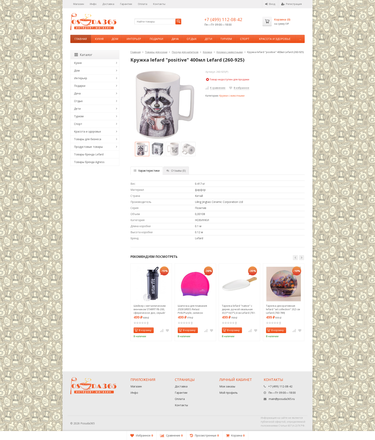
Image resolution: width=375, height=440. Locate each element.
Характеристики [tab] (149, 170)
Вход (272, 4)
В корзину (145, 330)
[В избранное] (167, 330)
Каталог (86, 55)
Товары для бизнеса (87, 139)
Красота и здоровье (274, 39)
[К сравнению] (161, 330)
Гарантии (126, 4)
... (300, 39)
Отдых (191, 39)
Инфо (93, 4)
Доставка (108, 4)
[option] (142, 149)
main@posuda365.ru (282, 399)
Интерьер (134, 39)
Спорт (244, 39)
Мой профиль (228, 392)
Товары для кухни (156, 52)
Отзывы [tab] (178, 170)
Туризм (226, 39)
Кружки (207, 52)
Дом (115, 39)
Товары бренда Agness (89, 162)
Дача (175, 39)
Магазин (78, 4)
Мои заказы (227, 386)
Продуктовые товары (88, 147)
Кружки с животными (230, 52)
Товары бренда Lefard (89, 154)
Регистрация (294, 4)
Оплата (142, 4)
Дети (208, 39)
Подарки (156, 39)
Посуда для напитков (185, 52)
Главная (80, 39)
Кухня (99, 39)
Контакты (159, 4)
